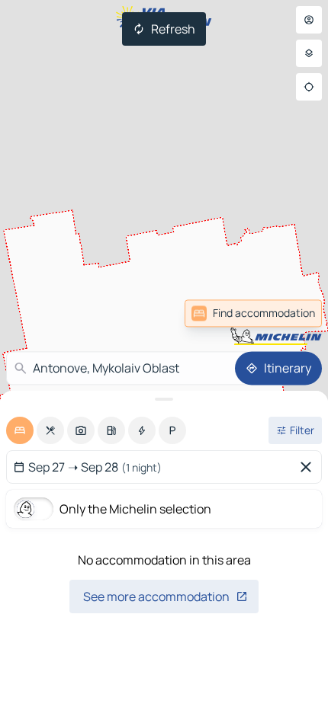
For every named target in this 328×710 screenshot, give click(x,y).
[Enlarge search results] (164, 399)
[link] (288, 313)
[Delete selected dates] (309, 467)
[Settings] (309, 53)
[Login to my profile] (309, 20)
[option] (20, 430)
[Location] (309, 87)
